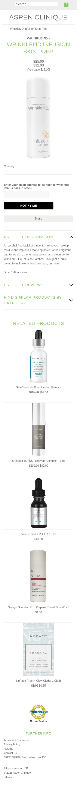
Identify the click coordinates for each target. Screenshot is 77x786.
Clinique (38, 17)
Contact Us (10, 753)
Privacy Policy (12, 744)
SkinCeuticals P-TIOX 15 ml (38, 534)
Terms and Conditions (16, 740)
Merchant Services (38, 721)
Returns (8, 748)
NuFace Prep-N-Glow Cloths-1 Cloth (38, 680)
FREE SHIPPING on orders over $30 (25, 757)
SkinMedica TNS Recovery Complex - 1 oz (38, 460)
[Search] (12, 4)
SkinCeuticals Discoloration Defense (38, 387)
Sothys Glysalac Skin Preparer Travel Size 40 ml (38, 607)
